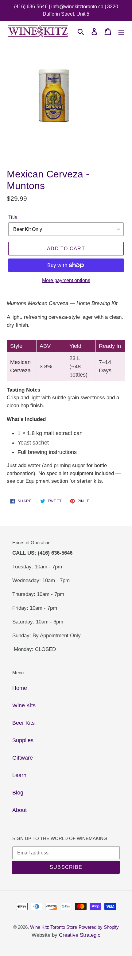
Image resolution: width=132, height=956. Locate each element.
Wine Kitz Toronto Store (53, 927)
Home (19, 688)
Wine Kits (24, 705)
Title (12, 217)
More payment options (66, 280)
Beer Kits (23, 723)
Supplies (22, 740)
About (19, 810)
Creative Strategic (79, 935)
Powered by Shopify (99, 927)
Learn (19, 775)
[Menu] (121, 31)
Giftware (22, 758)
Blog (17, 793)
